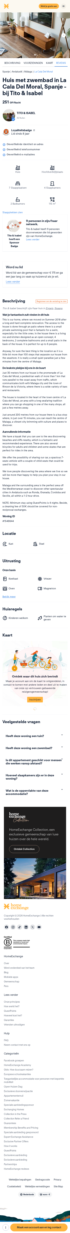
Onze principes (12, 1001)
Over (6, 963)
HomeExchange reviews (16, 1169)
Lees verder (32, 239)
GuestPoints (10, 1011)
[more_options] (5, 1227)
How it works (10, 1146)
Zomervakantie (11, 1100)
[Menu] (63, 6)
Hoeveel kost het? (13, 1015)
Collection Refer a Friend (16, 1118)
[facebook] (6, 927)
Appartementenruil (13, 1095)
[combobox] (27, 1194)
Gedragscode (42, 1179)
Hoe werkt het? (11, 1006)
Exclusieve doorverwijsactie (18, 1091)
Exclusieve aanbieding (15, 1155)
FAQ (6, 1040)
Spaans (58, 308)
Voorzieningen (33, 63)
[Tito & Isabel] (8, 115)
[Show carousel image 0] (35, 35)
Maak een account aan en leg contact (39, 1227)
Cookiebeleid (14, 1186)
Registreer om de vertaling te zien (52, 301)
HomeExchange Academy (17, 1065)
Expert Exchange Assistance (18, 1137)
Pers (6, 986)
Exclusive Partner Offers (16, 1141)
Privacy (57, 1179)
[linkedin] (26, 927)
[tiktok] (19, 927)
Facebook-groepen (14, 1060)
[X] (32, 927)
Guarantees (10, 1123)
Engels (49, 308)
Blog (6, 972)
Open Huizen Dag (13, 1086)
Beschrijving (12, 63)
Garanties (9, 1020)
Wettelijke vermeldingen (37, 1186)
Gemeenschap (11, 981)
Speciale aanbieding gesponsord (21, 1132)
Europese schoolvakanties (17, 1074)
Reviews (61, 63)
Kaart (49, 63)
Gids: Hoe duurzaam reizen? (18, 1069)
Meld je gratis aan (49, 6)
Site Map (58, 1186)
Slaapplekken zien (12, 212)
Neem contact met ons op (17, 1045)
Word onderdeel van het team (19, 968)
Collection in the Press (15, 1114)
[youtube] (39, 927)
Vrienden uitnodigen (14, 1024)
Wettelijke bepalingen (20, 1179)
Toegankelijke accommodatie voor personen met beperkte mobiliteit (34, 1080)
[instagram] (13, 927)
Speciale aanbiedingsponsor (19, 1105)
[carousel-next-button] (64, 35)
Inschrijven (35, 699)
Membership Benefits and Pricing (21, 1127)
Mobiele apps (11, 977)
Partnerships (10, 1164)
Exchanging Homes (14, 1109)
